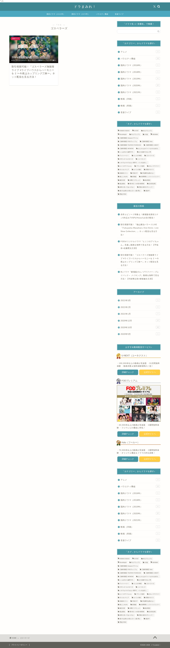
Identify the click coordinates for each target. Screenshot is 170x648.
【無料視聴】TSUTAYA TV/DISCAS (130, 145)
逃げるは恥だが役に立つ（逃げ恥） (130, 190)
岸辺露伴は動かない (148, 173)
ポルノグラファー (154, 166)
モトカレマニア (124, 169)
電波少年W (123, 194)
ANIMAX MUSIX (124, 130)
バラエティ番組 (102, 14)
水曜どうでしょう (135, 180)
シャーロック (142, 159)
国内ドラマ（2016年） (139, 65)
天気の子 (135, 173)
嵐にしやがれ (124, 176)
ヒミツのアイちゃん (126, 166)
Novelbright (123, 134)
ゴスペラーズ (150, 155)
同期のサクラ (150, 169)
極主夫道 (122, 180)
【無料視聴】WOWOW (126, 148)
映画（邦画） (139, 106)
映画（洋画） (139, 99)
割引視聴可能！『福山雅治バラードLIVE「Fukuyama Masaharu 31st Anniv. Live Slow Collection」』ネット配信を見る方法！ (140, 230)
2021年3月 (139, 300)
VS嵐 (146, 134)
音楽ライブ (119, 14)
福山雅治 (122, 183)
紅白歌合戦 (152, 183)
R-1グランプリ (135, 134)
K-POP (136, 130)
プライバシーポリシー (19, 645)
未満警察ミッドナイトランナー (150, 176)
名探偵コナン (124, 173)
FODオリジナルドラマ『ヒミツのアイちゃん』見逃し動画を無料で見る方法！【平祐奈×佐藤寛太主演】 (140, 244)
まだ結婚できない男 (145, 152)
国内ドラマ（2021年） (139, 92)
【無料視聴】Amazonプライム (129, 138)
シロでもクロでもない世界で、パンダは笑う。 (134, 162)
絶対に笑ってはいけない (127, 187)
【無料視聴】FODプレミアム (128, 141)
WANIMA (155, 134)
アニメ (139, 52)
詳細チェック (128, 372)
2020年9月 (139, 334)
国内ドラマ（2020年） (56, 14)
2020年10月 (140, 327)
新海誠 (134, 176)
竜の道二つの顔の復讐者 (137, 183)
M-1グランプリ (147, 130)
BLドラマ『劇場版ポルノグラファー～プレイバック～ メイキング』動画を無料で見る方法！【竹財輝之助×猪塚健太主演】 (140, 275)
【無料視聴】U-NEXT (152, 145)
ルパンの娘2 (137, 169)
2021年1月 (139, 314)
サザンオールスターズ (126, 159)
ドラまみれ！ (85, 7)
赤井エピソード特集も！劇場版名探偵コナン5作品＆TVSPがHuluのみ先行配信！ (139, 216)
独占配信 (147, 180)
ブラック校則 (140, 166)
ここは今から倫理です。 (127, 152)
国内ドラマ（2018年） (139, 72)
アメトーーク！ (124, 155)
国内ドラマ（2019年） (81, 14)
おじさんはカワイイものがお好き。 (148, 148)
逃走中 (148, 190)
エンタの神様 (138, 155)
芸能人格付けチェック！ (146, 187)
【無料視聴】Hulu (147, 141)
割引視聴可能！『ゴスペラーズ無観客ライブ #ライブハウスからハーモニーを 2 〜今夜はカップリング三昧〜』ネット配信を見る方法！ (140, 260)
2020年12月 (140, 320)
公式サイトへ (150, 372)
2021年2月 (139, 307)
